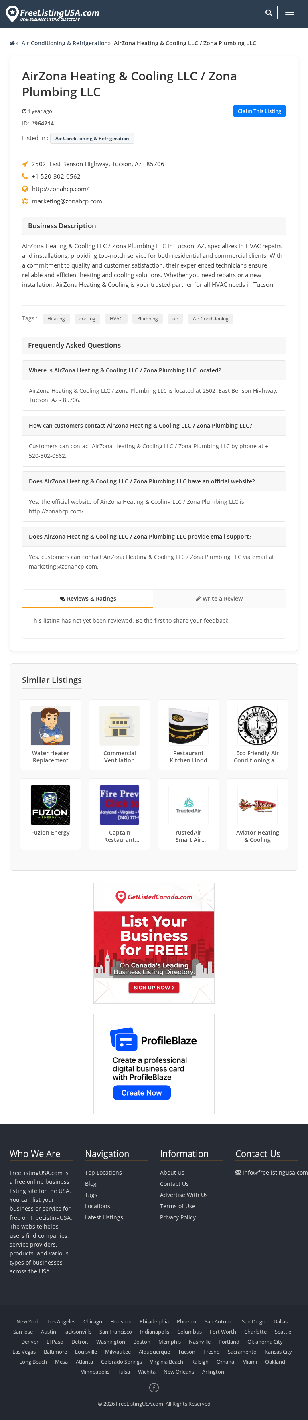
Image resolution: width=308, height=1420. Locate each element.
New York (27, 1321)
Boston (141, 1341)
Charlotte (255, 1331)
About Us (172, 1172)
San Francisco (115, 1331)
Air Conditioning (211, 318)
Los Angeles (61, 1321)
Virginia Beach (166, 1361)
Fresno (211, 1351)
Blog (91, 1183)
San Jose (23, 1331)
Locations (97, 1206)
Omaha (225, 1361)
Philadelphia (154, 1321)
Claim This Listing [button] (259, 111)
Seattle (283, 1331)
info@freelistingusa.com (275, 1172)
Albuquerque (154, 1351)
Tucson (186, 1351)
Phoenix (187, 1321)
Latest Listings (104, 1217)
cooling (87, 318)
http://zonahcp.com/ (60, 189)
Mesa (61, 1361)
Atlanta (84, 1361)
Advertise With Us (184, 1195)
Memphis (169, 1341)
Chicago (92, 1321)
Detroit (79, 1341)
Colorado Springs (121, 1361)
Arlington (213, 1371)
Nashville (200, 1341)
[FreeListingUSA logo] (51, 13)
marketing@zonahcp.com (67, 201)
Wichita (147, 1371)
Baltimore (55, 1351)
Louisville (86, 1351)
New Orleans (179, 1371)
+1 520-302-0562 (56, 176)
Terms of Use (177, 1206)
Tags (91, 1195)
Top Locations (103, 1172)
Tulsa (124, 1371)
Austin (48, 1331)
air (175, 318)
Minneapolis (94, 1371)
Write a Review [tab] (222, 598)
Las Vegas (24, 1351)
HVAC (116, 318)
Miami (249, 1361)
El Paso (55, 1341)
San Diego (253, 1321)
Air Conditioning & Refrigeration (65, 43)
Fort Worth (223, 1331)
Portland (229, 1341)
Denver (29, 1341)
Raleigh (200, 1361)
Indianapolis (154, 1331)
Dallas (281, 1321)
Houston (121, 1321)
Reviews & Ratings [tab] (90, 598)
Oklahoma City (265, 1341)
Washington (110, 1341)
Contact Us (174, 1183)
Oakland (275, 1361)
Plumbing (147, 318)
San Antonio (219, 1321)
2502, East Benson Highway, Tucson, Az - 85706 (98, 164)
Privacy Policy (178, 1217)
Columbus (189, 1331)
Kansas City (278, 1351)
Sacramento (242, 1351)
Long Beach (33, 1361)
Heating (56, 318)
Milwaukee (118, 1351)
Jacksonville (77, 1331)
